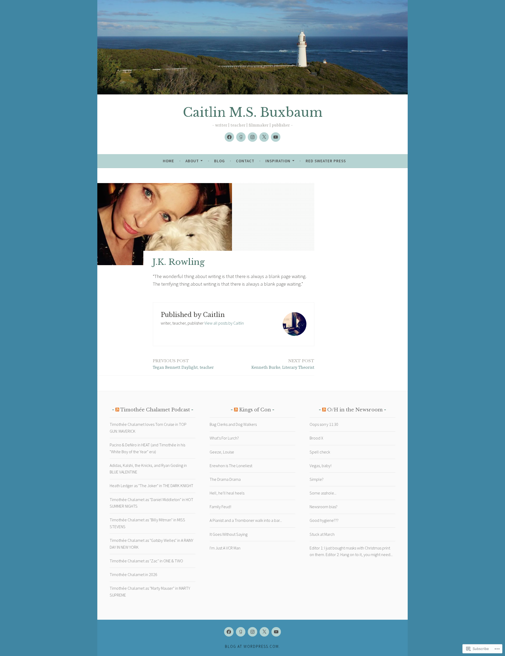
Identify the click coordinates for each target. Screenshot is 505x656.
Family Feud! (220, 506)
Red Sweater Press (326, 160)
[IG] (252, 137)
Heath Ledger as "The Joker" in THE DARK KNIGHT (151, 485)
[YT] (275, 137)
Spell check (320, 452)
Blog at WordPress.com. (252, 646)
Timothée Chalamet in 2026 (133, 574)
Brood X (316, 438)
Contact (245, 160)
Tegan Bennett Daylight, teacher (183, 364)
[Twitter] (264, 137)
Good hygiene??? (324, 520)
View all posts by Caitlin (224, 323)
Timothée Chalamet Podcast (155, 410)
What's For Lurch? (224, 438)
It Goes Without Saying (229, 534)
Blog (219, 160)
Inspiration (277, 160)
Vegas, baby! (320, 465)
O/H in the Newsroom (355, 410)
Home (168, 160)
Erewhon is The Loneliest (231, 465)
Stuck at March (322, 534)
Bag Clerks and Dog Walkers (233, 424)
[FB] (229, 137)
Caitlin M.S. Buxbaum (252, 112)
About (192, 160)
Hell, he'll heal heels (227, 493)
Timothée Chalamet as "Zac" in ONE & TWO (146, 560)
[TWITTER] (264, 631)
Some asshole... (323, 493)
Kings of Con (255, 410)
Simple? (317, 479)
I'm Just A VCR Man (225, 548)
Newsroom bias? (323, 506)
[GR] (241, 137)
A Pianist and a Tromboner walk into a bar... (246, 520)
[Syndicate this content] (117, 410)
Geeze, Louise (222, 452)
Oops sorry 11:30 (324, 424)
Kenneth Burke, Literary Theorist (282, 364)
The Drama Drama (225, 479)
